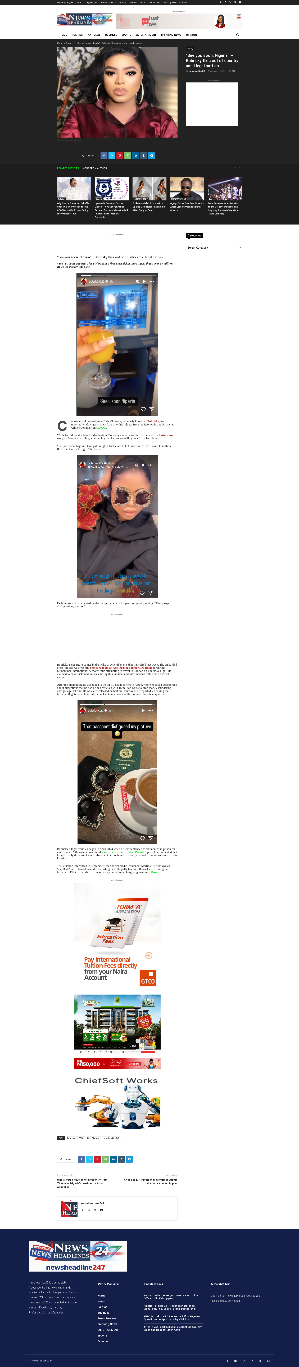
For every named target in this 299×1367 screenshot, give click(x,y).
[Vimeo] (235, 3)
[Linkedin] (135, 155)
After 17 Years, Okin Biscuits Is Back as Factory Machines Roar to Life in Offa (173, 1328)
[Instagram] (226, 3)
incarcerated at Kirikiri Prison (123, 852)
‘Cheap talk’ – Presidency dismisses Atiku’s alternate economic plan (150, 1181)
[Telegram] (151, 155)
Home (60, 43)
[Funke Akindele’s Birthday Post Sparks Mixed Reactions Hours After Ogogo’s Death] (149, 188)
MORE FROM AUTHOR (95, 168)
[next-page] (240, 168)
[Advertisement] (212, 104)
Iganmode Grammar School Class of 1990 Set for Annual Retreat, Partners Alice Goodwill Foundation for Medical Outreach (111, 210)
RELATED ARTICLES (68, 168)
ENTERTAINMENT (141, 199)
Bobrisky (71, 1138)
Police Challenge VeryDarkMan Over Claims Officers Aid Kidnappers (171, 1297)
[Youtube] (240, 3)
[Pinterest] (119, 155)
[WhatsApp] (127, 155)
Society (69, 43)
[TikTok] (244, 1361)
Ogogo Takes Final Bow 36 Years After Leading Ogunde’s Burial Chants (187, 207)
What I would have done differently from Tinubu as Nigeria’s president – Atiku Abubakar (82, 1183)
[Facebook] (221, 3)
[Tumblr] (143, 155)
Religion (61, 199)
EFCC (101, 427)
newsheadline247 (197, 71)
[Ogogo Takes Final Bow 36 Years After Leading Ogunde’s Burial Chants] (187, 188)
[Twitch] (252, 1361)
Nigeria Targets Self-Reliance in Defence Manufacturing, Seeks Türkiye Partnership (170, 1307)
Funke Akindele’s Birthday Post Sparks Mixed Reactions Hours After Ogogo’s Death (149, 207)
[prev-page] (235, 168)
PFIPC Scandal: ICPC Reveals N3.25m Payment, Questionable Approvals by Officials (172, 1318)
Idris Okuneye (93, 1138)
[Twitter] (230, 3)
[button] (238, 35)
